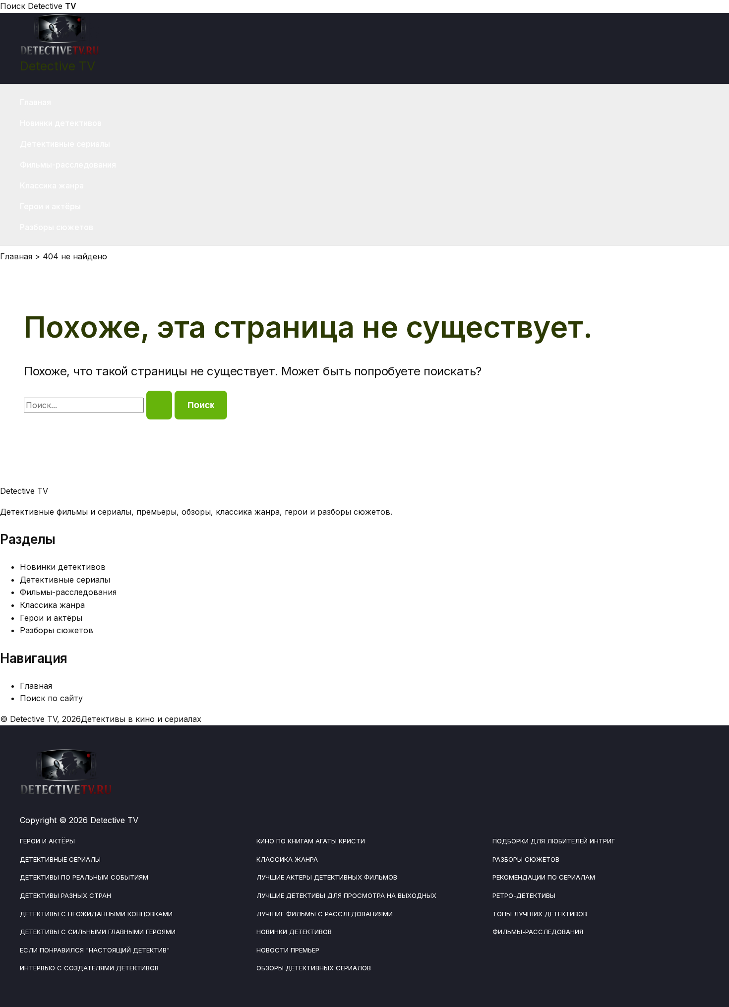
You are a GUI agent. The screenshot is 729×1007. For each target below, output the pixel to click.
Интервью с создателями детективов (89, 968)
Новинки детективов (61, 123)
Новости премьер (287, 950)
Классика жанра (52, 185)
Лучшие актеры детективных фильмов (326, 877)
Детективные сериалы (65, 144)
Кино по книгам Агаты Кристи (310, 841)
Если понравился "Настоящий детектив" (95, 950)
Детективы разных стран (65, 895)
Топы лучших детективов (539, 914)
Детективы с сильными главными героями (98, 932)
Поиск (12, 6)
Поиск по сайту (51, 698)
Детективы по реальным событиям (84, 877)
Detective (52, 6)
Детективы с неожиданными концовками (96, 914)
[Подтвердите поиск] (159, 405)
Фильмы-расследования (68, 165)
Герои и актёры (50, 206)
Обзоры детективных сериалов (313, 968)
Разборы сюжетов (56, 227)
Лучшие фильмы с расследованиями (324, 914)
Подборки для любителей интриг (553, 841)
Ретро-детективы (523, 895)
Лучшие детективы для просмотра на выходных (346, 895)
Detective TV (57, 66)
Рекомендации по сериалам (543, 877)
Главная (35, 102)
